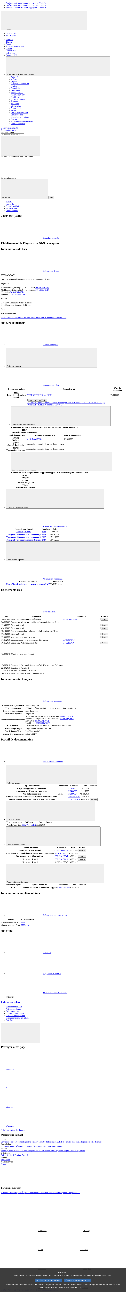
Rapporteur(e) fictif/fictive (37, 400)
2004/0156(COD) (42, 290)
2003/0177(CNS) (42, 288)
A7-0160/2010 (69, 640)
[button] (38, 1183)
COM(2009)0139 (70, 619)
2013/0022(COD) (18, 294)
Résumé (104, 619)
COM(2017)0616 (61, 859)
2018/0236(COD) (17, 292)
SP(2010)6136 (60, 853)
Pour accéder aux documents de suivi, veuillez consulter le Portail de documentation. (33, 318)
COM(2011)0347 (61, 856)
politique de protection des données (102, 1284)
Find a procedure (7, 132)
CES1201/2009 (63, 887)
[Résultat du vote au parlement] (81, 662)
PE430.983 (72, 791)
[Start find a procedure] (20, 146)
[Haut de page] (20, 1033)
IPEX (23, 922)
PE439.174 (72, 794)
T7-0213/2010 (68, 643)
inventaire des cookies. (78, 1287)
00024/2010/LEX (29, 825)
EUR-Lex (25, 925)
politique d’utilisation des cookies (51, 1287)
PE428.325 (72, 788)
